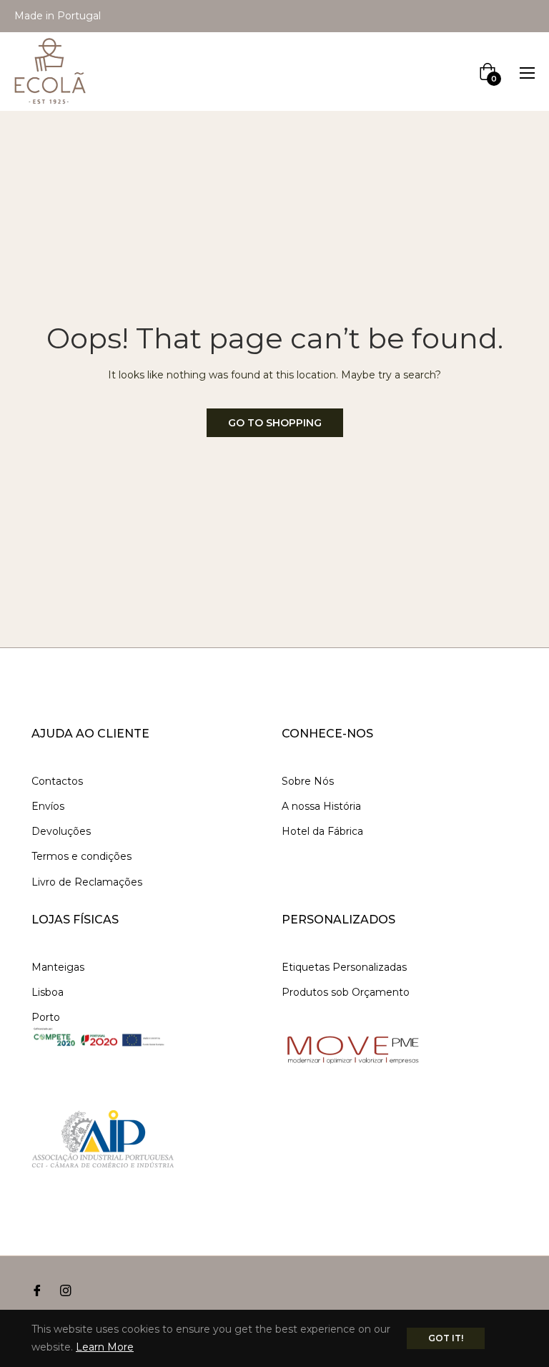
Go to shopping (275, 422)
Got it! (445, 1338)
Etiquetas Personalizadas (344, 967)
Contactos (57, 781)
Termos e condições (81, 856)
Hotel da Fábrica (322, 831)
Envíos (47, 806)
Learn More (105, 1347)
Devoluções (61, 831)
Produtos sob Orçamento (346, 992)
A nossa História (321, 806)
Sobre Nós (308, 781)
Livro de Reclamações (86, 882)
